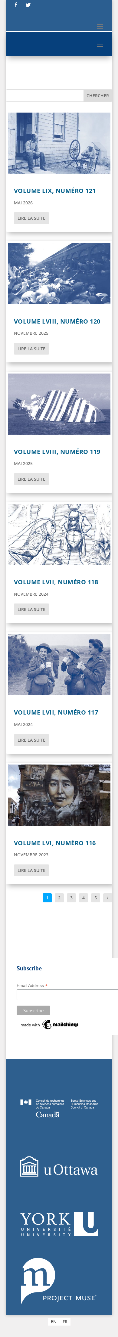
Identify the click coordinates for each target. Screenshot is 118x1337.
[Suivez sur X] (28, 5)
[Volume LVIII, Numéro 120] (59, 273)
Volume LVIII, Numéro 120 (57, 321)
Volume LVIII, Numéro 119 (57, 452)
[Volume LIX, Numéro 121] (59, 143)
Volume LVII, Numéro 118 (56, 582)
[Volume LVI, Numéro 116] (59, 795)
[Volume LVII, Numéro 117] (59, 664)
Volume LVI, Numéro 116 (55, 843)
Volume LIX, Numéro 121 (55, 191)
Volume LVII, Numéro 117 (56, 712)
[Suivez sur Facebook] (16, 5)
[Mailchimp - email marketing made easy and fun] (50, 1029)
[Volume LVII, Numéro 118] (59, 534)
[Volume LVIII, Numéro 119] (59, 404)
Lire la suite (31, 218)
